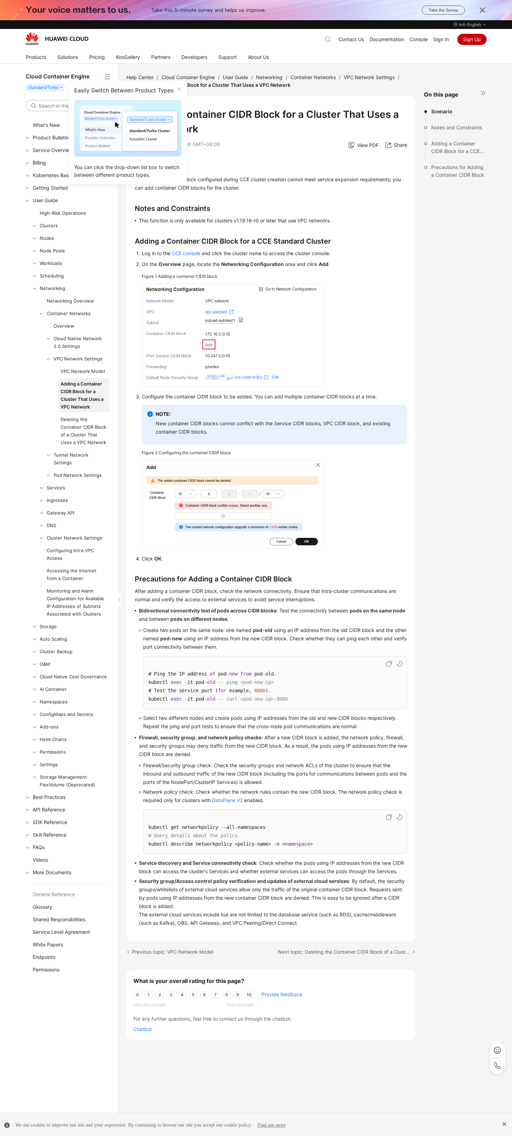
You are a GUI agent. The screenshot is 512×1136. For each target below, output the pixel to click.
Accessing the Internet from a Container (71, 574)
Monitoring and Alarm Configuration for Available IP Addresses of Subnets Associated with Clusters (75, 602)
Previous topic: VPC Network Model (172, 952)
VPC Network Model (83, 371)
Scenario (441, 111)
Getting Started (50, 188)
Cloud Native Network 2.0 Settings (78, 342)
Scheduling (52, 276)
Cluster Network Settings (74, 538)
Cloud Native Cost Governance (73, 676)
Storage (48, 626)
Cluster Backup (56, 651)
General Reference (54, 894)
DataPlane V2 (227, 800)
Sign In (441, 39)
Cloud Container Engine (188, 77)
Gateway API (60, 513)
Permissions (53, 752)
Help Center (140, 77)
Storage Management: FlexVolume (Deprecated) (67, 780)
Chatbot (142, 1029)
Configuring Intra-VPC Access (70, 554)
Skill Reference (50, 835)
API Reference (49, 810)
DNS (51, 525)
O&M (45, 664)
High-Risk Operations (63, 213)
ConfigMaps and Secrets (66, 714)
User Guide (45, 200)
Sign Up (472, 39)
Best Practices (49, 797)
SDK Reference (50, 822)
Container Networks (69, 313)
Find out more (271, 1125)
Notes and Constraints (456, 127)
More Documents (52, 872)
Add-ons (49, 727)
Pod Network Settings (78, 475)
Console (419, 39)
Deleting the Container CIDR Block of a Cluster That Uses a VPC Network (83, 431)
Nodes (47, 238)
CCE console (186, 253)
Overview (64, 326)
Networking (52, 288)
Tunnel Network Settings (71, 458)
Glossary (42, 907)
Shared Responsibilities (59, 919)
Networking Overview (70, 301)
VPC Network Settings (78, 358)
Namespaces (54, 701)
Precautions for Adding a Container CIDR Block (457, 171)
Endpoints (44, 957)
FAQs (39, 847)
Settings (49, 764)
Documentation (387, 39)
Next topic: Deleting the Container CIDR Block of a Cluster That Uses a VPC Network (347, 952)
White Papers (48, 944)
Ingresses (57, 500)
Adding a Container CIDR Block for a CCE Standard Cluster (455, 147)
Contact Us (351, 39)
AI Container (53, 689)
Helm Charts (53, 739)
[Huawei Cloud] (57, 38)
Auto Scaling (53, 639)
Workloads (51, 263)
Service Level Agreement (61, 932)
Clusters (49, 225)
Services (56, 487)
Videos (40, 860)
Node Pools (52, 250)
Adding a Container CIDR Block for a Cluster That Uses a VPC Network (82, 395)
